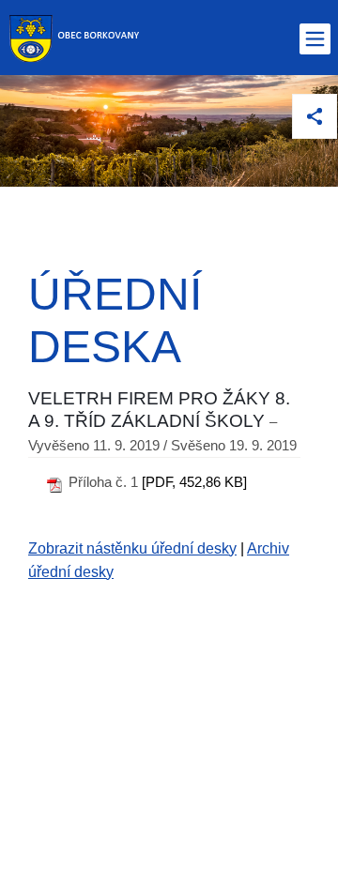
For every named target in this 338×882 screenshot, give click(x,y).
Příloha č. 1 (103, 482)
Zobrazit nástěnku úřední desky (132, 548)
